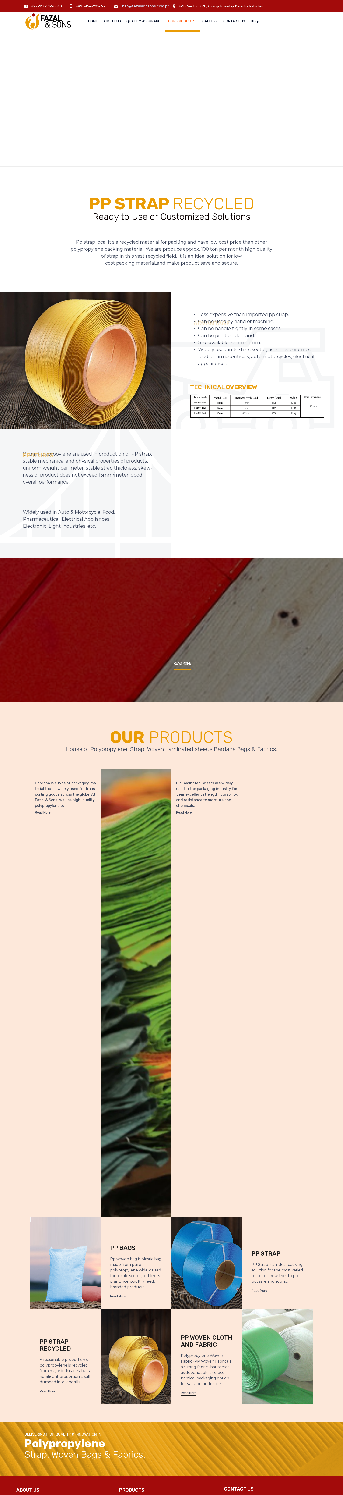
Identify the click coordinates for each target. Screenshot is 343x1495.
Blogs (255, 21)
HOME (93, 21)
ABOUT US (112, 21)
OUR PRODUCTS (181, 21)
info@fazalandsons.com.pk (145, 6)
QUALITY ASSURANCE (144, 21)
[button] (182, 664)
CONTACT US (234, 21)
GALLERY (210, 21)
